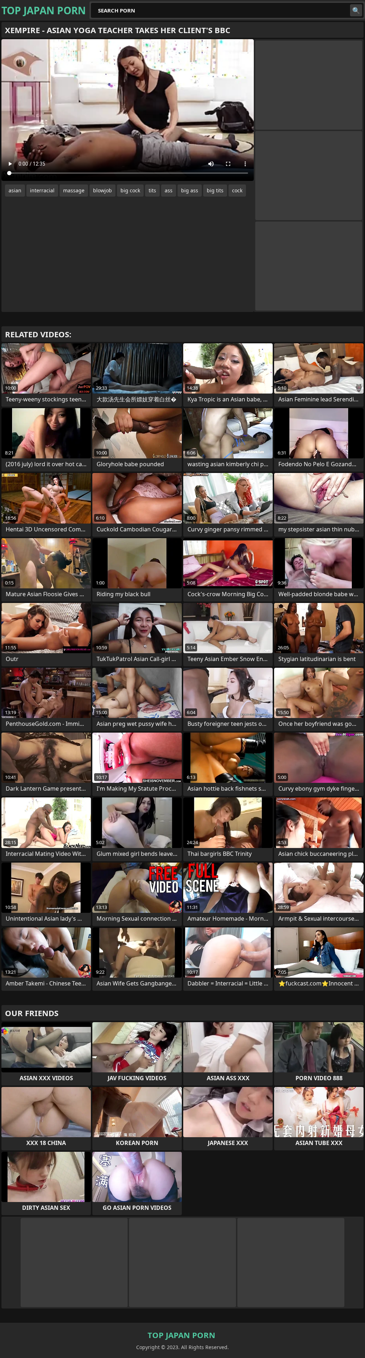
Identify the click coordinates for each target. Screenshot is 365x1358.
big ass (189, 190)
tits (152, 190)
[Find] (356, 10)
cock (237, 190)
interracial (42, 190)
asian (15, 190)
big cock (130, 190)
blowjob (102, 190)
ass (169, 190)
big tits (215, 190)
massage (73, 190)
